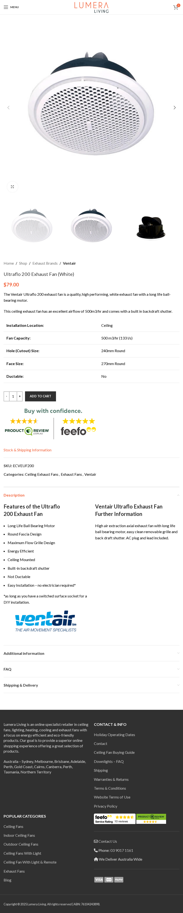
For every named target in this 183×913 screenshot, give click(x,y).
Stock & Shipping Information (27, 450)
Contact (100, 743)
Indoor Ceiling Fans (19, 835)
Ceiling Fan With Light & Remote (30, 862)
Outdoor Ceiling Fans (21, 844)
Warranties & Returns (111, 779)
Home (9, 263)
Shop (23, 263)
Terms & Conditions (110, 788)
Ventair (69, 263)
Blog (7, 880)
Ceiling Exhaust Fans (41, 474)
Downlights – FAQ (109, 761)
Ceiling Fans (13, 826)
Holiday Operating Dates (114, 734)
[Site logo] (91, 6)
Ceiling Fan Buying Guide (114, 752)
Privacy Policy (105, 806)
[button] (8, 107)
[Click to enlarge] (12, 186)
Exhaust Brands (45, 263)
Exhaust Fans (71, 474)
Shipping (101, 770)
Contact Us (107, 841)
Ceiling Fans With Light (22, 853)
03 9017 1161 (121, 850)
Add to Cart (40, 396)
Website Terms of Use (112, 797)
